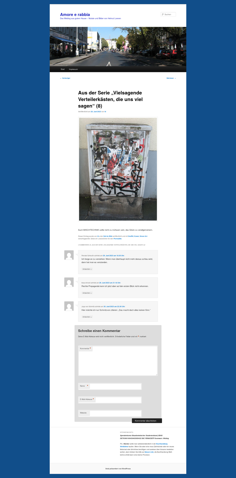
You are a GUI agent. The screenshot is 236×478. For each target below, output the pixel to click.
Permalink (118, 238)
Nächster (171, 78)
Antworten (87, 269)
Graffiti (130, 236)
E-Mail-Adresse (87, 399)
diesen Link (149, 452)
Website (83, 412)
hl (105, 111)
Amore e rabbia (75, 14)
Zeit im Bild (107, 236)
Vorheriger (65, 78)
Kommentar (85, 348)
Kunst (136, 236)
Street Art (143, 236)
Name (84, 386)
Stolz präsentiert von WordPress (118, 468)
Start (63, 69)
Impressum (73, 69)
